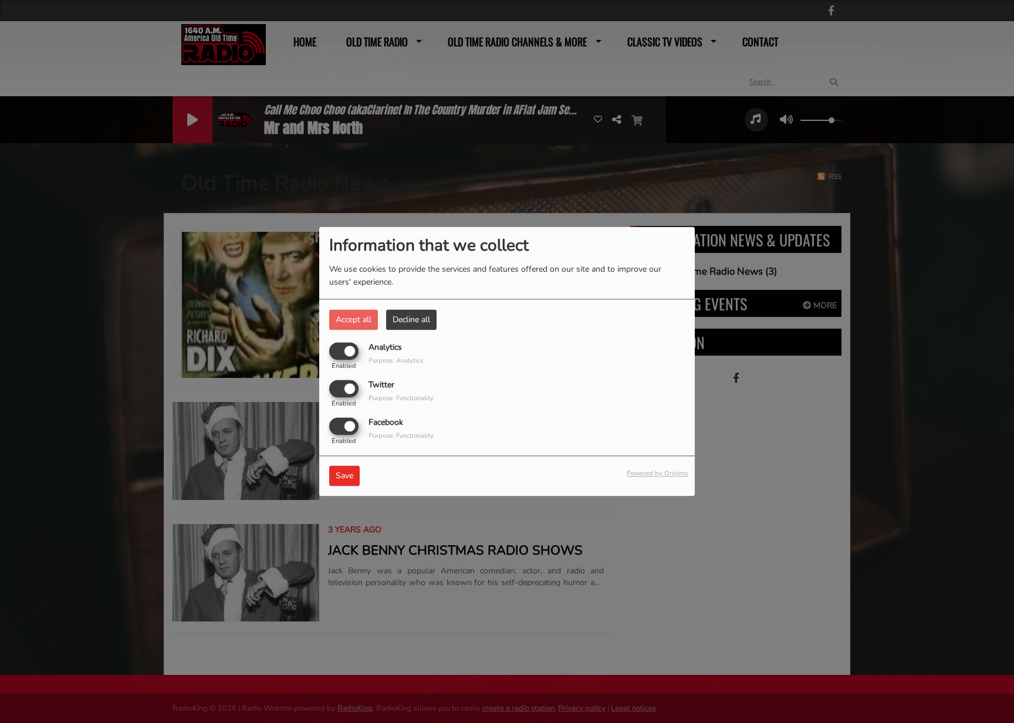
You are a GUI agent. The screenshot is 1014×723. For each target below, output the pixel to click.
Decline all (411, 319)
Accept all (353, 319)
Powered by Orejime (657, 473)
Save (344, 476)
